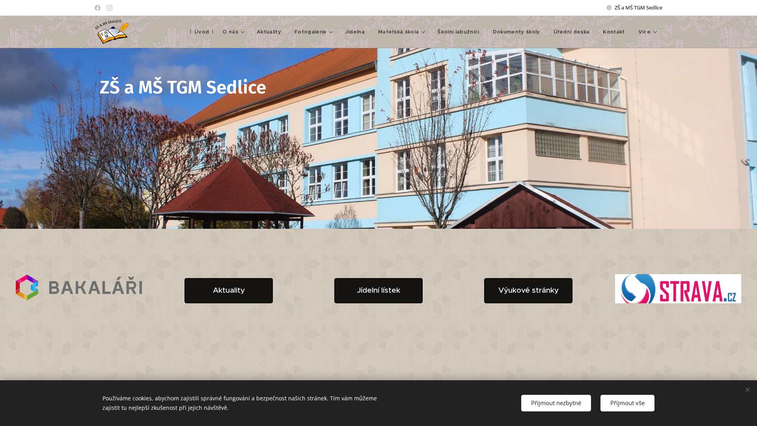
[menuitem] (202, 32)
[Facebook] (98, 8)
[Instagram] (109, 8)
